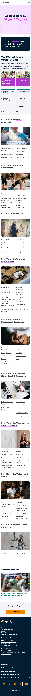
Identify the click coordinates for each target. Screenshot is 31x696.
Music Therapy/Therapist (20, 360)
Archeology (4, 457)
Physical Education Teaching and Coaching (21, 200)
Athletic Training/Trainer (20, 206)
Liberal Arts (4, 451)
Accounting (18, 408)
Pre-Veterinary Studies (19, 349)
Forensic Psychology (21, 553)
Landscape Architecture (19, 288)
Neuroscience (19, 151)
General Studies (20, 465)
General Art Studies (7, 240)
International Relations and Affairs (21, 517)
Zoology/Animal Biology (6, 353)
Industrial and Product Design (20, 243)
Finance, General (20, 402)
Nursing (3, 193)
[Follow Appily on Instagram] (4, 684)
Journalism (18, 502)
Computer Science (6, 157)
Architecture (5, 287)
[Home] (5, 2)
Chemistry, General (21, 148)
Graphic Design (5, 252)
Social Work (18, 353)
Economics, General (21, 405)
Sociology (18, 451)
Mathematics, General (21, 309)
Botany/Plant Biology (7, 154)
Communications (20, 505)
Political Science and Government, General (7, 466)
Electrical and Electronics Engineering (19, 299)
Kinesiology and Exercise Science (20, 194)
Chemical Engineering (22, 157)
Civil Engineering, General (20, 305)
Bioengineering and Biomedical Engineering (7, 311)
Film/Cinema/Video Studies (21, 248)
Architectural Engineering (19, 293)
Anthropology (19, 454)
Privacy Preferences (6, 654)
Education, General (6, 454)
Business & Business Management (7, 403)
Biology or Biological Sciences (7, 149)
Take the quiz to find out (11, 46)
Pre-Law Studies (6, 553)
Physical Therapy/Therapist (6, 206)
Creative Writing (6, 247)
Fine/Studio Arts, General (6, 243)
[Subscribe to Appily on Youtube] (26, 684)
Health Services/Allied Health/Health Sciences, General (7, 200)
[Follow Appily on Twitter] (10, 684)
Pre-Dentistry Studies (7, 364)
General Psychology (21, 356)
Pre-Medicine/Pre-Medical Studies (6, 349)
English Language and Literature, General (7, 461)
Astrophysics (19, 154)
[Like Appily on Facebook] (15, 684)
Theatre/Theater (20, 240)
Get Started (15, 612)
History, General (20, 457)
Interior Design (19, 252)
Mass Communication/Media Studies (8, 504)
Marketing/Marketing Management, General (7, 409)
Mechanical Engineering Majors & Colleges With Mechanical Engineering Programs (7, 301)
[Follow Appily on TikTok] (21, 684)
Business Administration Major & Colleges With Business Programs (21, 413)
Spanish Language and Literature (22, 461)
